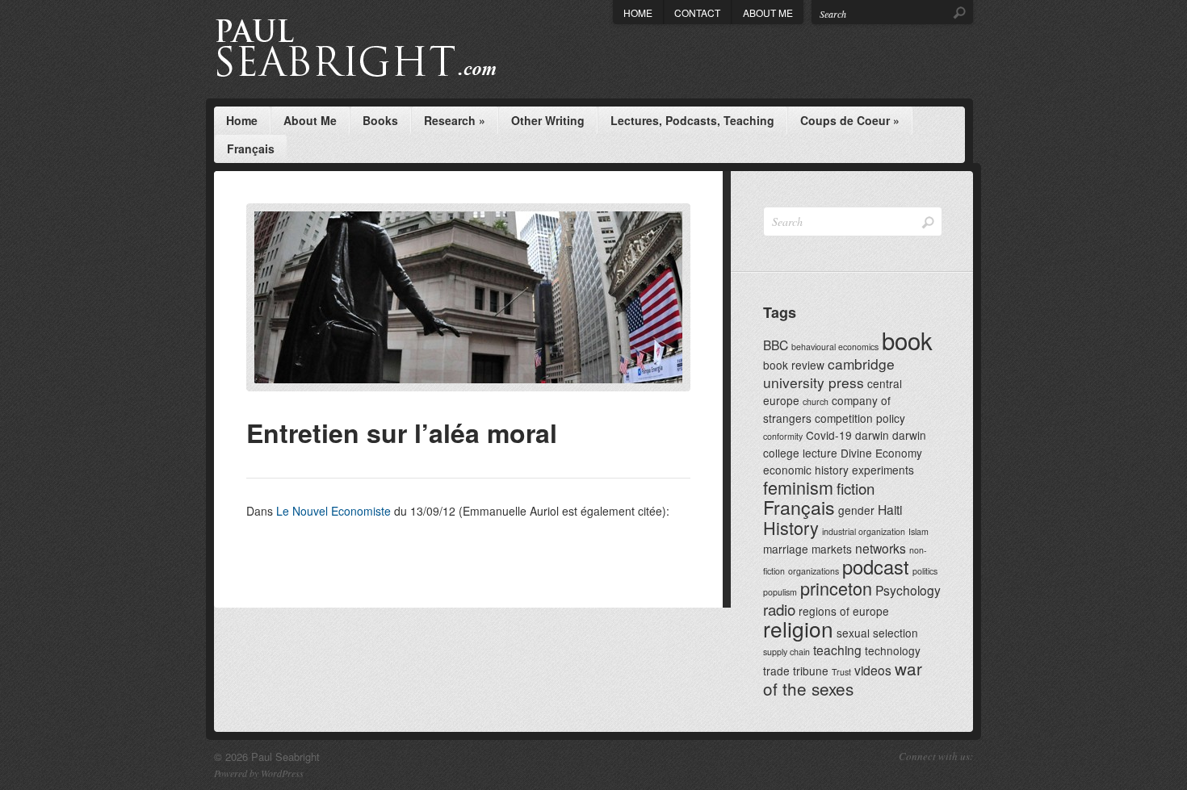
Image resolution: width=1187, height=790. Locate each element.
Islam (918, 531)
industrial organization (863, 531)
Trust (841, 672)
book (907, 340)
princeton (836, 587)
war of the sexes (842, 678)
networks (880, 548)
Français (251, 148)
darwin (872, 435)
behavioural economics (835, 347)
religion (798, 628)
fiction (856, 488)
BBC (775, 344)
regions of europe (844, 611)
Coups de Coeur (850, 120)
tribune (810, 671)
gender (856, 510)
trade (776, 671)
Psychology (908, 590)
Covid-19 (829, 435)
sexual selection (877, 633)
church (815, 401)
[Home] (385, 49)
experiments (883, 470)
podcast (875, 566)
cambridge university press (829, 372)
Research (454, 120)
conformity (783, 436)
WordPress (282, 773)
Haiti (890, 509)
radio (779, 609)
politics (924, 571)
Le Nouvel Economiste (333, 511)
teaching (837, 649)
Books (380, 120)
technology (893, 650)
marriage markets (807, 549)
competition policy (860, 418)
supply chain (786, 652)
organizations (813, 571)
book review (793, 365)
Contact (697, 12)
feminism (798, 486)
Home (637, 12)
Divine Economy (881, 453)
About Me (768, 12)
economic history (806, 470)
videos (872, 670)
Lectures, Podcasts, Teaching (692, 120)
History (791, 527)
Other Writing (548, 120)
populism (780, 592)
